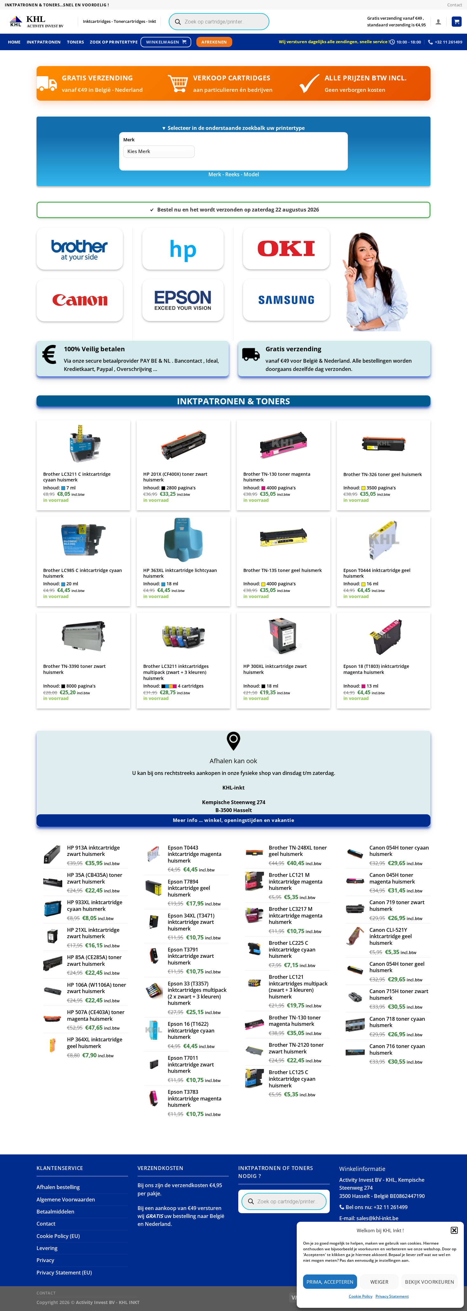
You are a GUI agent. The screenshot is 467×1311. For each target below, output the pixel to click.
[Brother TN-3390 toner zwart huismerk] (83, 636)
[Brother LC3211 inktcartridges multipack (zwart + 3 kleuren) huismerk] (183, 636)
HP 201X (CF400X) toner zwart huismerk (175, 477)
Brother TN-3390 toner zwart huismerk (74, 669)
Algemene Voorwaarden (66, 1199)
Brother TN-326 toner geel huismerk (382, 474)
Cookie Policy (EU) (58, 1236)
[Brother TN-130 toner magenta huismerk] (283, 443)
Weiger (379, 1282)
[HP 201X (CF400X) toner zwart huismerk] (183, 443)
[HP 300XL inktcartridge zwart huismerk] (283, 636)
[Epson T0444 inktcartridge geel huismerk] (383, 539)
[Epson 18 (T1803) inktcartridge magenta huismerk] (383, 636)
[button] (454, 1230)
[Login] (438, 22)
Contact (454, 5)
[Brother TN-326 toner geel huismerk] (383, 443)
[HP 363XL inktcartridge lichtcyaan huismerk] (183, 539)
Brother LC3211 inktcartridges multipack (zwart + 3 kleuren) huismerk (176, 672)
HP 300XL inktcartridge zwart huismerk (275, 669)
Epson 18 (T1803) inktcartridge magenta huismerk (376, 669)
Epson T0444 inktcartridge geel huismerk (376, 573)
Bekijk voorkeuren (429, 1282)
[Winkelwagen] (457, 22)
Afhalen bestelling (58, 1187)
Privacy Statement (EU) (64, 1272)
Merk (129, 140)
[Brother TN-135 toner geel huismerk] (283, 539)
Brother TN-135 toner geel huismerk (282, 570)
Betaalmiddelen (55, 1211)
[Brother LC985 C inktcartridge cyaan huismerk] (83, 539)
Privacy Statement (392, 1296)
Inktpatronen (44, 42)
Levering (47, 1248)
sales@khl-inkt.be (377, 1218)
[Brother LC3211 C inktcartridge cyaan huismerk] (83, 443)
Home (14, 42)
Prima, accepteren (330, 1282)
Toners (75, 42)
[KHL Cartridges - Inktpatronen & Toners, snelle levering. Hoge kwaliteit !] (36, 22)
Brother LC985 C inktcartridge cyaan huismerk (82, 573)
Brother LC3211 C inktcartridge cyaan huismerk (77, 477)
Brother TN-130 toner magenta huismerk (276, 477)
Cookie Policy (360, 1296)
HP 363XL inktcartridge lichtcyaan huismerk (180, 573)
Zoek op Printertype (114, 42)
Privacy (45, 1260)
